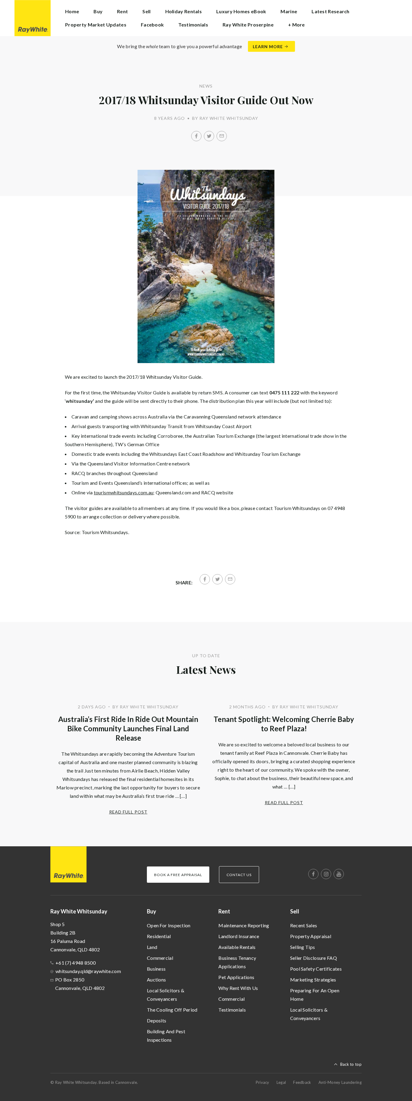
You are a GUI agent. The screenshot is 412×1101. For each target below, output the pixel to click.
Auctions (156, 979)
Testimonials (193, 24)
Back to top (351, 1064)
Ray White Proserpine (248, 24)
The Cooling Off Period (172, 1009)
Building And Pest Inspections (166, 1035)
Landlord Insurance (238, 936)
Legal (281, 1082)
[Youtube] (339, 874)
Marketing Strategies (313, 979)
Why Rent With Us (238, 988)
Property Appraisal (310, 936)
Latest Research (331, 11)
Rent (224, 911)
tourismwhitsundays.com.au (124, 492)
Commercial (160, 958)
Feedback (302, 1082)
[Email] (222, 136)
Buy (151, 911)
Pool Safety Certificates (316, 969)
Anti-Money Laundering (340, 1082)
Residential (159, 936)
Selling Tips (302, 947)
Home (72, 11)
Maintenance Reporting (243, 925)
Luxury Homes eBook (241, 11)
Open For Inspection (169, 925)
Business (156, 969)
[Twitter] (209, 136)
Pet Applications (236, 977)
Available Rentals (236, 947)
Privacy (262, 1082)
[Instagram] (326, 874)
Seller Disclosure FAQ (313, 958)
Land (152, 947)
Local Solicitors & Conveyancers (165, 994)
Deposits (156, 1020)
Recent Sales (303, 925)
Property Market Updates (95, 24)
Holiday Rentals (183, 11)
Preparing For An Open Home (314, 994)
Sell (294, 911)
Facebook (152, 24)
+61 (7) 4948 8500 (75, 963)
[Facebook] (196, 136)
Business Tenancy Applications (237, 962)
